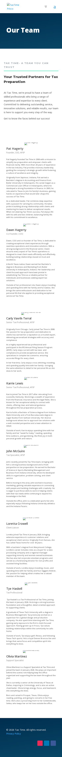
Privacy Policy (13, 733)
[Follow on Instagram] (40, 743)
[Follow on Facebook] (53, 743)
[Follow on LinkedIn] (46, 743)
